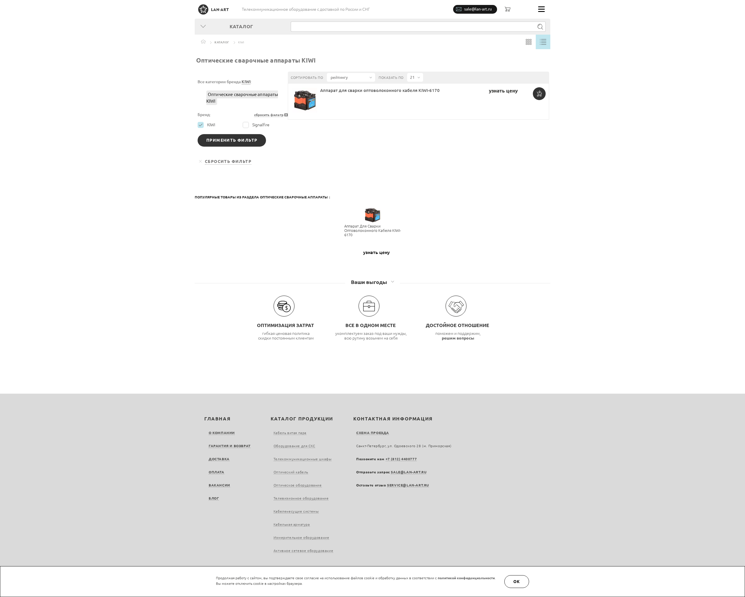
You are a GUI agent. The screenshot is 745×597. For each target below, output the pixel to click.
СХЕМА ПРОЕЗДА (372, 433)
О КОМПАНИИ (222, 433)
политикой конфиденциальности (466, 578)
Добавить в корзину (539, 93)
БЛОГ (214, 498)
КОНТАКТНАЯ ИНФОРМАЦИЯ (393, 418)
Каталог (221, 42)
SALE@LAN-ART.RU (408, 472)
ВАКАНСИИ (219, 485)
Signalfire (260, 124)
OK (516, 581)
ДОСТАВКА (219, 459)
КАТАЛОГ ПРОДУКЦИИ (302, 418)
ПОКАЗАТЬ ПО (391, 77)
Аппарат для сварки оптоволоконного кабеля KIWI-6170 (380, 90)
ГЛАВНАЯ (217, 418)
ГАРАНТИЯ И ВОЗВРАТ (230, 446)
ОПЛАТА (216, 472)
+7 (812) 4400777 (401, 459)
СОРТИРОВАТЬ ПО (307, 77)
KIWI (246, 81)
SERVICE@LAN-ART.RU (408, 485)
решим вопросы (458, 338)
